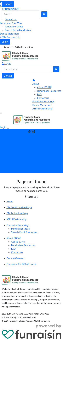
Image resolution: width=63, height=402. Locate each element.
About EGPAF (44, 87)
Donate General (15, 258)
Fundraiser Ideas (14, 26)
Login (5, 41)
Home (9, 201)
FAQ (39, 94)
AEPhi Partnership (10, 37)
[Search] (56, 69)
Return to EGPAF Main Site (18, 47)
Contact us (11, 19)
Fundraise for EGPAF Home (21, 264)
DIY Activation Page (17, 213)
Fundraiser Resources (49, 90)
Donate (8, 4)
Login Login (8, 8)
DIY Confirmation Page (19, 207)
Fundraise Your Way (11, 23)
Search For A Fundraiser (18, 30)
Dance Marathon (9, 33)
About (35, 83)
